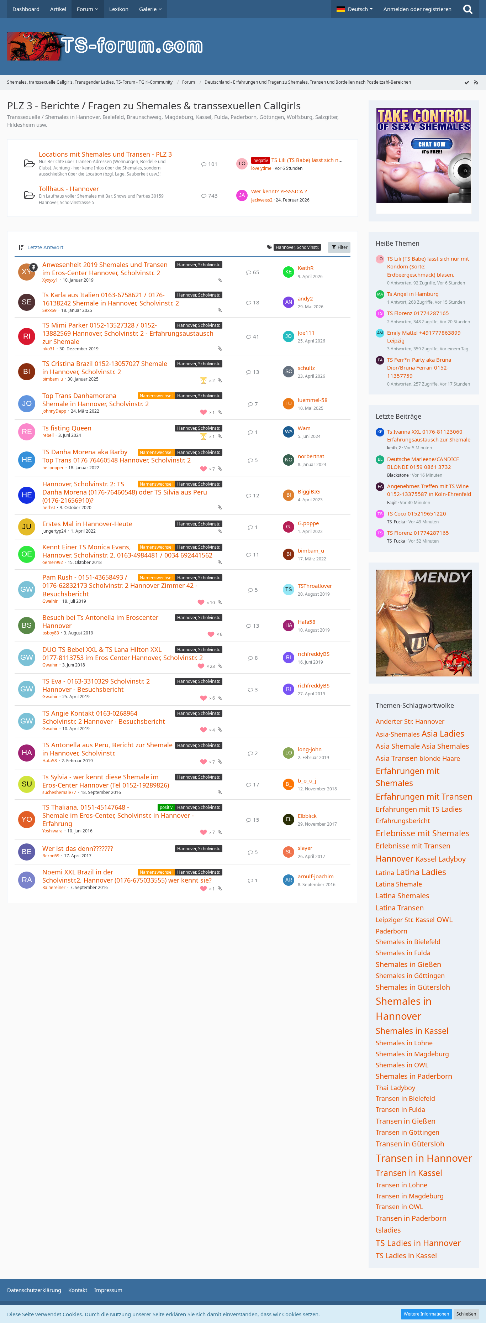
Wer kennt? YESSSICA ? (279, 191)
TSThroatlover (315, 585)
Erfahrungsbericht (403, 820)
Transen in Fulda (400, 1109)
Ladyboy (452, 859)
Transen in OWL (399, 1206)
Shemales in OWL (402, 1065)
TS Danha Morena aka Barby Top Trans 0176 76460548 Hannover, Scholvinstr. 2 (116, 456)
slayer (305, 847)
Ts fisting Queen (66, 428)
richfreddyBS (313, 653)
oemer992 (52, 562)
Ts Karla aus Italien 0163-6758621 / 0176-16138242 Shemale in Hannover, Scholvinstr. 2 (110, 299)
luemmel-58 (313, 399)
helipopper (53, 468)
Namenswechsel (156, 396)
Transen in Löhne (401, 1185)
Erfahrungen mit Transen (424, 796)
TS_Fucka (396, 522)
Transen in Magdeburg (410, 1196)
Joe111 (306, 332)
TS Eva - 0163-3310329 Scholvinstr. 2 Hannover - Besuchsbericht (96, 685)
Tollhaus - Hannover (69, 188)
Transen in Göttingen (407, 1132)
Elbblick (307, 815)
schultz (306, 367)
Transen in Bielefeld (405, 1098)
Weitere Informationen (426, 1314)
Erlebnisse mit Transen (413, 846)
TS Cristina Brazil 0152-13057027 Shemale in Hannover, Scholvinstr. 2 (104, 367)
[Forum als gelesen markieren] (467, 82)
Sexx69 (49, 310)
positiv (166, 807)
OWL (445, 919)
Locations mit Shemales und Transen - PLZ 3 (105, 154)
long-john (310, 749)
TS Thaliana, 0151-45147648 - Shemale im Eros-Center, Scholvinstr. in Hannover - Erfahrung (118, 815)
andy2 (305, 298)
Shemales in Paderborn (414, 1076)
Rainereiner (53, 887)
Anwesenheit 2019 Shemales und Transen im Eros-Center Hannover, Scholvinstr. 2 (105, 268)
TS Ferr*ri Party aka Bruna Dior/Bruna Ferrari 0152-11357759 (419, 367)
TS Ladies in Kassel (406, 1255)
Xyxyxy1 (50, 280)
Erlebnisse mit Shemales (423, 833)
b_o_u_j (307, 780)
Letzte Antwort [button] (45, 247)
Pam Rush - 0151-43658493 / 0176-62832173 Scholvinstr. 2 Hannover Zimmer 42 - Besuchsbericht (119, 585)
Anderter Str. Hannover (410, 721)
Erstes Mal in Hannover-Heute (87, 523)
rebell (48, 435)
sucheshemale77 (59, 792)
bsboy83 (50, 633)
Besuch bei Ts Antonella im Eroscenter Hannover (100, 621)
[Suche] (468, 9)
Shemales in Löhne (404, 1043)
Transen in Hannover (424, 1158)
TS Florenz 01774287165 (418, 313)
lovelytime (261, 168)
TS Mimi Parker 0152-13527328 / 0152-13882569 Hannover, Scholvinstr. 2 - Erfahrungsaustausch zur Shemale (127, 333)
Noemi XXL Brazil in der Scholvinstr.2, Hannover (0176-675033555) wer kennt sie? (127, 876)
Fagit (392, 503)
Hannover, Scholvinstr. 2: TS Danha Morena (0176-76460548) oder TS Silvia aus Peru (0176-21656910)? (124, 492)
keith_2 (394, 448)
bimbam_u (52, 379)
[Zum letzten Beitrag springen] (288, 272)
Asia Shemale (398, 746)
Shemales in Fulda (403, 952)
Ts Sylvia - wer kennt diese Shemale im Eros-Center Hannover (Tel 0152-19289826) (105, 781)
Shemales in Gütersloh (413, 987)
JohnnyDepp (54, 411)
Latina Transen (400, 907)
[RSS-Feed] (476, 82)
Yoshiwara (52, 831)
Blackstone (398, 475)
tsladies (388, 1230)
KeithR (305, 267)
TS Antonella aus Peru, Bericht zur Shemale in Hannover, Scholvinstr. (107, 749)
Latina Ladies (421, 872)
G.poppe (308, 523)
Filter (342, 247)
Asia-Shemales (398, 734)
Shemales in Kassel (412, 1030)
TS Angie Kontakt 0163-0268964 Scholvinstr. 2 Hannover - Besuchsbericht (103, 717)
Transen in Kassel (409, 1172)
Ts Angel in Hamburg (413, 293)
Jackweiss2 (262, 200)
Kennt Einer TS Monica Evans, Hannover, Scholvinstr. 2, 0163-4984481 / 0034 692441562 (127, 551)
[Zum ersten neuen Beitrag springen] (242, 163)
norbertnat (311, 456)
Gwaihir (50, 601)
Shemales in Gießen (408, 964)
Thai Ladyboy (395, 1087)
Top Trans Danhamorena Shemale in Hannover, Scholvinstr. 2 (95, 399)
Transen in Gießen (405, 1121)
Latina (385, 872)
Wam (304, 428)
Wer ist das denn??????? (77, 848)
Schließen (466, 1314)
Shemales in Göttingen (410, 975)
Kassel (426, 859)
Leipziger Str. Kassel (405, 919)
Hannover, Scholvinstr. (198, 265)
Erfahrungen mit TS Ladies (419, 809)
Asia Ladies (443, 733)
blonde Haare (439, 758)
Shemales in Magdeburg (412, 1054)
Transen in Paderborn (411, 1218)
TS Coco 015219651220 (416, 513)
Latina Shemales (402, 895)
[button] (354, 9)
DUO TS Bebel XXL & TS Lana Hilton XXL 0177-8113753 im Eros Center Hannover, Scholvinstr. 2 (122, 653)
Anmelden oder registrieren (417, 8)
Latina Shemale (399, 884)
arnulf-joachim (316, 876)
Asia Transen (397, 758)
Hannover (395, 858)
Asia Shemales (445, 746)
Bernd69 (50, 856)
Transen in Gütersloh (410, 1144)
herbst (48, 507)
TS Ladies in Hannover (418, 1243)
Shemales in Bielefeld (408, 941)
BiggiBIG (309, 491)
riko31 (48, 349)
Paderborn (391, 931)
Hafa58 (307, 621)
